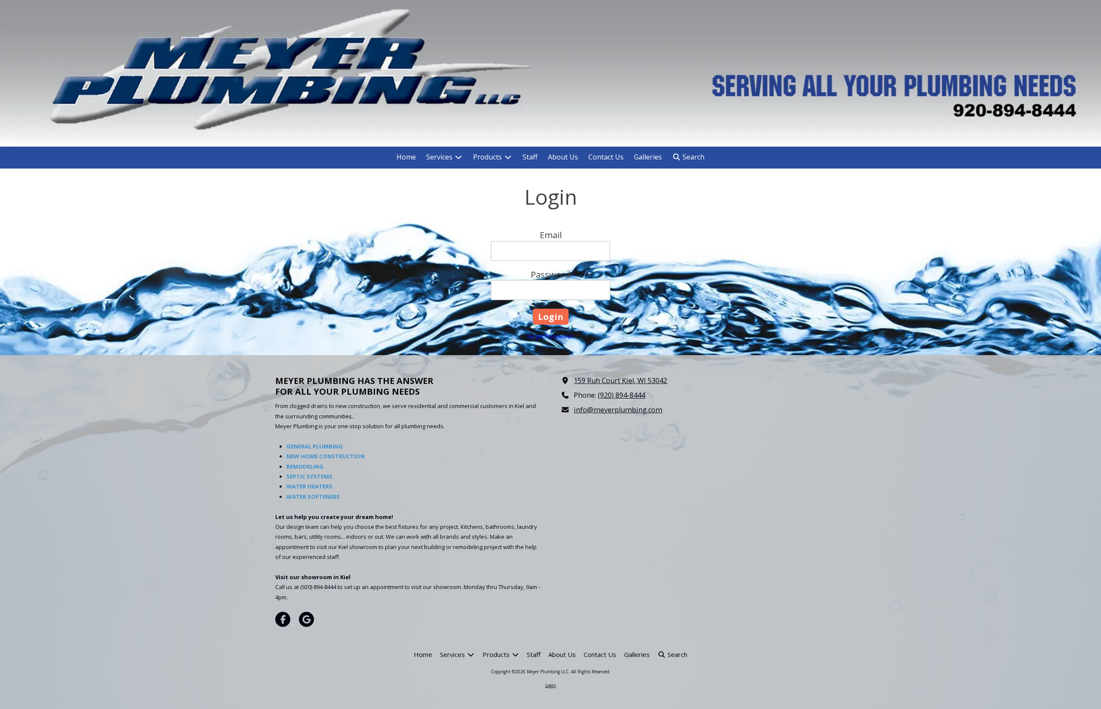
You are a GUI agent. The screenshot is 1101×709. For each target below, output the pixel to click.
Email (551, 235)
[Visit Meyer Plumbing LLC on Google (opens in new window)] (306, 619)
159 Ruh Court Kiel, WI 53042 (620, 380)
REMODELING (304, 466)
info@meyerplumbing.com (618, 409)
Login (550, 685)
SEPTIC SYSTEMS (309, 476)
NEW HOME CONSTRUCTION (325, 456)
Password (550, 274)
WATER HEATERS (309, 486)
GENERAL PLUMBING (314, 446)
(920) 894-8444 (621, 395)
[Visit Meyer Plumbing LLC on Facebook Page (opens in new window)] (282, 619)
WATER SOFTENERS (313, 496)
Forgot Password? (550, 336)
